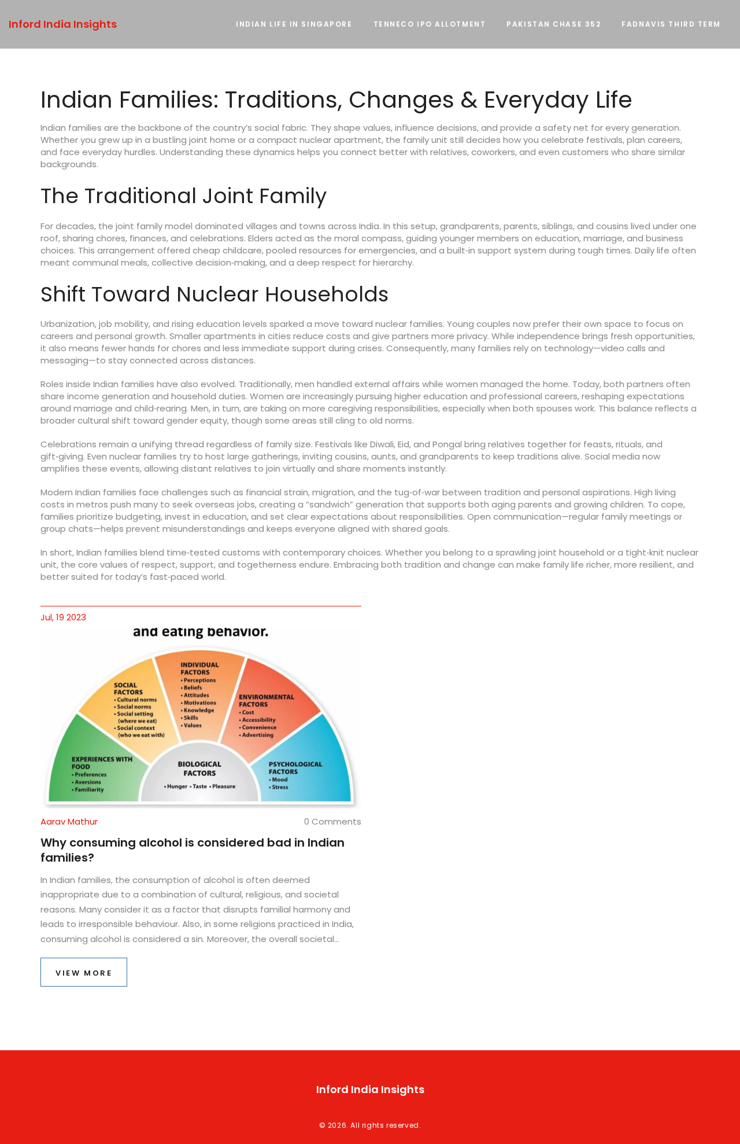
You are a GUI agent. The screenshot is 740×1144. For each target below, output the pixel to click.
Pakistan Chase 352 (553, 24)
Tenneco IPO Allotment (429, 24)
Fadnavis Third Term (671, 24)
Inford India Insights (63, 24)
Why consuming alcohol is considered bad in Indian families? (192, 850)
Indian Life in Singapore (294, 24)
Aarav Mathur (69, 821)
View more (84, 973)
